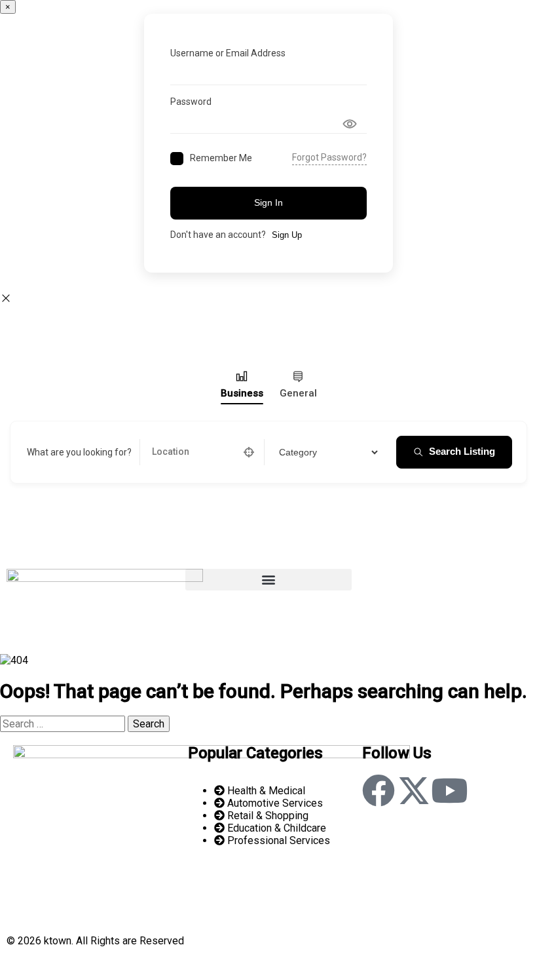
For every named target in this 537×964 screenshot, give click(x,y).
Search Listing (462, 451)
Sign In (268, 202)
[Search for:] (64, 724)
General (298, 393)
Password (191, 101)
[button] (268, 579)
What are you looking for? (79, 452)
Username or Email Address (228, 53)
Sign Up (287, 235)
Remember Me (221, 158)
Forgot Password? (329, 157)
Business (242, 393)
